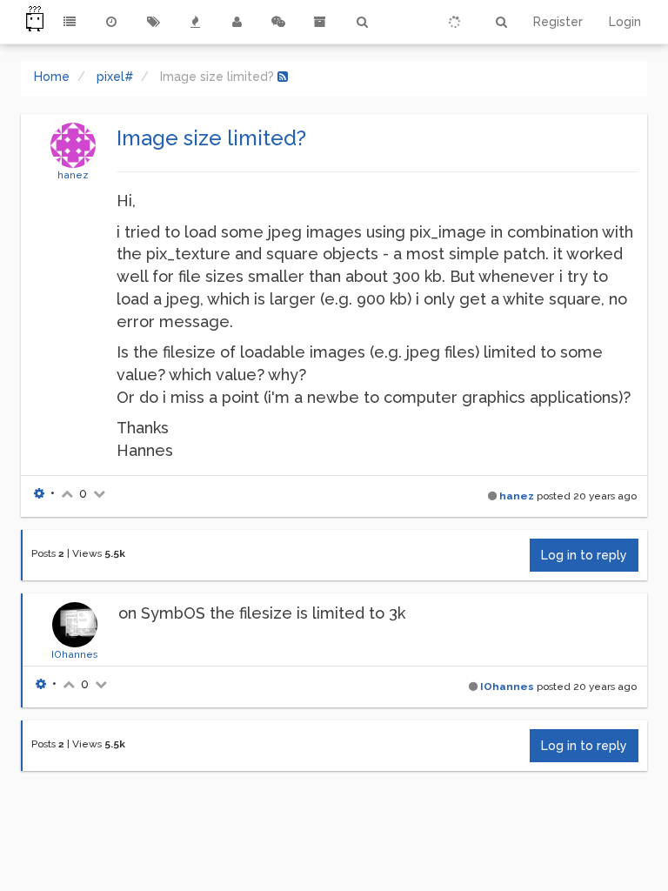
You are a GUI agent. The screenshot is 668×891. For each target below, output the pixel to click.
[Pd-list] (320, 22)
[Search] (362, 22)
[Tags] (153, 22)
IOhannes (74, 654)
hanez (73, 175)
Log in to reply (584, 555)
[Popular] (195, 22)
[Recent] (111, 22)
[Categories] (69, 22)
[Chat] (278, 22)
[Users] (236, 22)
